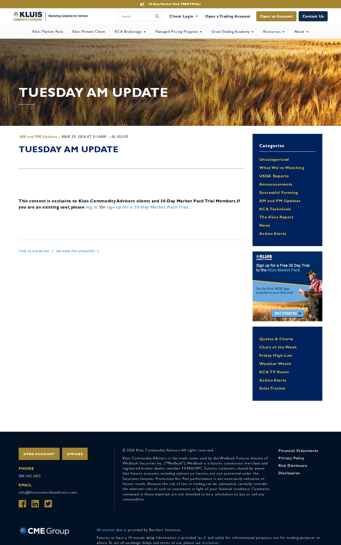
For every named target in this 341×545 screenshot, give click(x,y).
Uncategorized (274, 159)
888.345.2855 (30, 476)
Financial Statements (298, 450)
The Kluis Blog (34, 251)
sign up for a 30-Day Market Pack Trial (147, 207)
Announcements (275, 184)
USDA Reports (274, 176)
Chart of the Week (278, 347)
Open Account (39, 454)
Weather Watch (275, 363)
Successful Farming (278, 192)
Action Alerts (272, 233)
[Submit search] (157, 16)
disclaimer (210, 542)
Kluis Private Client (88, 31)
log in (92, 207)
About (300, 31)
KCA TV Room (274, 372)
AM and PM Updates (39, 136)
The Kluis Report (276, 217)
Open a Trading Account (227, 16)
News (264, 225)
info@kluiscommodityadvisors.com (48, 492)
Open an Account (276, 16)
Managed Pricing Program (177, 31)
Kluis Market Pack (48, 31)
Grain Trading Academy (231, 31)
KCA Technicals (275, 209)
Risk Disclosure (292, 465)
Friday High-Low (276, 355)
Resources (272, 31)
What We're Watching (282, 167)
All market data (110, 530)
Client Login (181, 16)
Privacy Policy (291, 458)
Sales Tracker (272, 388)
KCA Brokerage (129, 31)
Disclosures (289, 473)
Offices (75, 454)
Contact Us (313, 16)
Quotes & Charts (276, 338)
